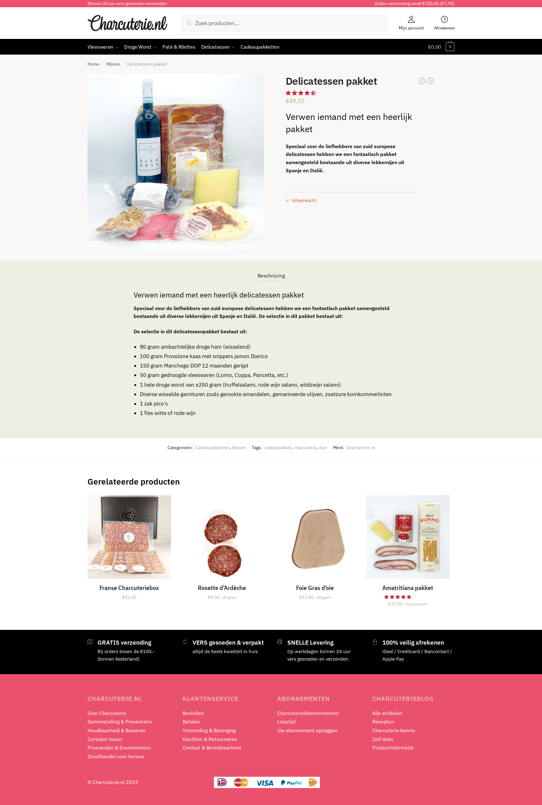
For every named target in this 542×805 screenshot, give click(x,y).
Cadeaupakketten (212, 447)
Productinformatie (393, 747)
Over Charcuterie (107, 713)
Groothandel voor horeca (116, 756)
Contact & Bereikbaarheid (212, 747)
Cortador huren (105, 739)
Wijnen (113, 64)
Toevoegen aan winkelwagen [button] (129, 617)
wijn (323, 447)
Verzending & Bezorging (209, 730)
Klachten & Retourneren (210, 739)
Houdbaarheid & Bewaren (117, 730)
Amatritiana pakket (407, 588)
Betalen (191, 721)
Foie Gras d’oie (315, 588)
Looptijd (286, 721)
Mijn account (411, 27)
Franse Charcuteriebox (129, 588)
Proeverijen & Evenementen (119, 747)
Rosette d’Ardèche (222, 588)
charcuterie (305, 447)
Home (93, 64)
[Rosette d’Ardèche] (222, 537)
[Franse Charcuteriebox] (129, 537)
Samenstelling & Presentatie (120, 721)
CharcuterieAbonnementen (308, 713)
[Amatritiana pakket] (407, 537)
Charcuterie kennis (393, 730)
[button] (301, 93)
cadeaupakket (278, 447)
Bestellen (193, 713)
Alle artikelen (387, 713)
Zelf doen (382, 739)
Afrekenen (444, 27)
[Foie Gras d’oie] (315, 537)
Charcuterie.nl (361, 447)
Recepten (383, 721)
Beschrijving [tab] (271, 275)
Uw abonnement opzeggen (307, 730)
